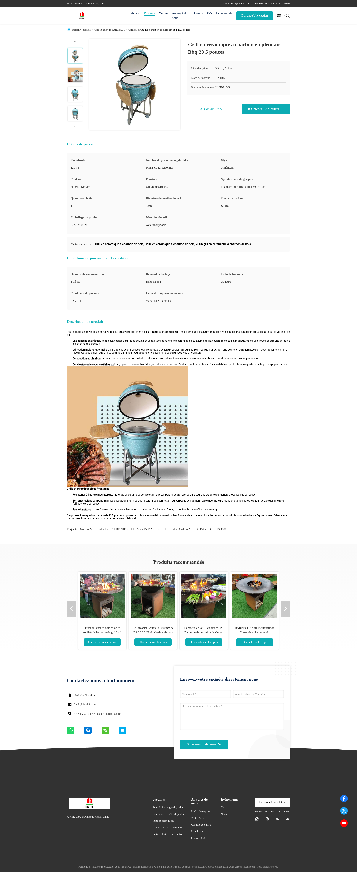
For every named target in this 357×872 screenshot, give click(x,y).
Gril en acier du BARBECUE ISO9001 (203, 529)
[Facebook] (344, 798)
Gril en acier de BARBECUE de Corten (152, 529)
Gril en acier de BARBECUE (109, 29)
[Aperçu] (82, 15)
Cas (223, 807)
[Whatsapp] (75, 733)
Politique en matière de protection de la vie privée (104, 866)
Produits (149, 13)
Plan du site (197, 831)
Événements (224, 13)
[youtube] (344, 823)
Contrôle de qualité (201, 824)
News (224, 814)
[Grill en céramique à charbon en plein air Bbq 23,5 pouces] (134, 84)
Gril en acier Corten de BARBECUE (103, 529)
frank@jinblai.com (85, 704)
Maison (135, 13)
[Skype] (93, 733)
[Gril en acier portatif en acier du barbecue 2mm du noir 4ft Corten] (203, 595)
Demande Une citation (254, 15)
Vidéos (163, 13)
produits (87, 29)
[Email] (127, 733)
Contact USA (203, 13)
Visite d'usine (198, 818)
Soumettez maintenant (202, 744)
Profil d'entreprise (200, 811)
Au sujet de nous (179, 15)
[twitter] (344, 811)
